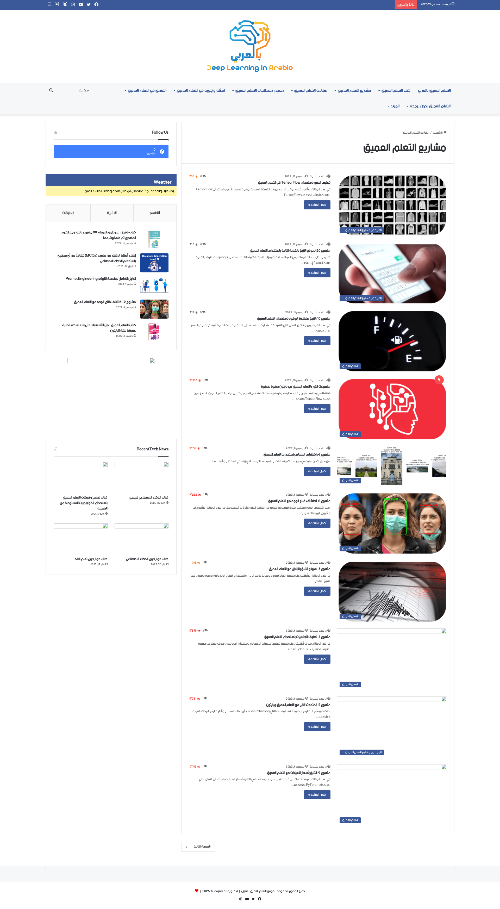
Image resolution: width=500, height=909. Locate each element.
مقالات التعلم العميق (310, 90)
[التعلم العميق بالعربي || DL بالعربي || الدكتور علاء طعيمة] (250, 46)
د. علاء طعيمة (318, 176)
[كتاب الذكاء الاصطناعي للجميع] (141, 477)
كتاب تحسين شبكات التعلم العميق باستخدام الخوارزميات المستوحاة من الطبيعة (84, 503)
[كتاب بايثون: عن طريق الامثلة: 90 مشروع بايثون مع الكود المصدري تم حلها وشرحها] (154, 239)
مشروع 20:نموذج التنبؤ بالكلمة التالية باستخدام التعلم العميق (290, 250)
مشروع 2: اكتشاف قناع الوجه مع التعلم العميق (299, 501)
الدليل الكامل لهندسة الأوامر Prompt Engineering (101, 279)
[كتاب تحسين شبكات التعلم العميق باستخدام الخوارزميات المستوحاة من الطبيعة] (81, 477)
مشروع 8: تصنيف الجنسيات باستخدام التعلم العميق (297, 637)
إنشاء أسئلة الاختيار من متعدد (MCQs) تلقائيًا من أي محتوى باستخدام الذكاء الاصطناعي (97, 258)
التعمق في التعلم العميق (147, 90)
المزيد (395, 106)
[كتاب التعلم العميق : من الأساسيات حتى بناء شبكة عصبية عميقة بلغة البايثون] (154, 332)
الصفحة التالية (202, 847)
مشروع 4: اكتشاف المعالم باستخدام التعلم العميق (297, 454)
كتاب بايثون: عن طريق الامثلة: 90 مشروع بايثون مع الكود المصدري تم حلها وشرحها (98, 235)
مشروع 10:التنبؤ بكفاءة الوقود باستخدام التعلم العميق (293, 318)
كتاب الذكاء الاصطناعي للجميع (148, 497)
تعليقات (68, 212)
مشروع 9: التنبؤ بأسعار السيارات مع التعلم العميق (298, 773)
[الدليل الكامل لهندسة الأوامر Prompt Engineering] (154, 286)
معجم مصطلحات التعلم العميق (259, 90)
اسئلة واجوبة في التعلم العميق (201, 90)
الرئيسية (438, 133)
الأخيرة (112, 212)
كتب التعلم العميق (396, 90)
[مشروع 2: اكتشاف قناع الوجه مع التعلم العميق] (154, 309)
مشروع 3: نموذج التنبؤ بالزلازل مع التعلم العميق (299, 569)
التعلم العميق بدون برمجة (430, 106)
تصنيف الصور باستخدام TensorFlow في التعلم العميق (294, 182)
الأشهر (155, 212)
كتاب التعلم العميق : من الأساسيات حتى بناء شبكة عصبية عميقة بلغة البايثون (99, 328)
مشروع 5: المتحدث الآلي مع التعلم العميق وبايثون (298, 705)
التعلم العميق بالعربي (434, 90)
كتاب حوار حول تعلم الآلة (91, 559)
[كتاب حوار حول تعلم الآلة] (81, 538)
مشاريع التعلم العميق (354, 90)
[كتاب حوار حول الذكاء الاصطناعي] (141, 538)
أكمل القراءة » (317, 205)
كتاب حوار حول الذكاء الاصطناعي (147, 559)
